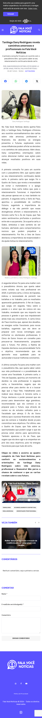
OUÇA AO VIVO (16, 21)
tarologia (7, 507)
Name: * (4, 594)
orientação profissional (26, 511)
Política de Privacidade (21, 694)
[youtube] (26, 683)
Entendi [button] (11, 14)
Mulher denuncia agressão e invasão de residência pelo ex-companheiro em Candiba (21, 543)
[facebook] (21, 683)
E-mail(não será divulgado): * (13, 604)
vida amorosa (8, 511)
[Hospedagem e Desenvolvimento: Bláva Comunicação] (21, 712)
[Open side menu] (3, 28)
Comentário (6, 615)
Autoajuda (30, 71)
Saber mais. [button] (32, 8)
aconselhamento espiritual (25, 507)
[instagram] (15, 683)
